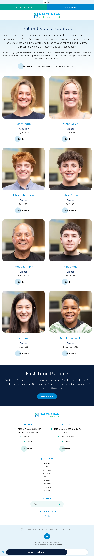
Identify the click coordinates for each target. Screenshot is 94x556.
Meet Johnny (23, 266)
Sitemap (70, 529)
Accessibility (43, 529)
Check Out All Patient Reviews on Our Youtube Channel (47, 66)
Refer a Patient (70, 7)
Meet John (70, 195)
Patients (47, 484)
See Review (23, 139)
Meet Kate (23, 124)
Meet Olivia (70, 124)
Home (47, 463)
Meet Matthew (23, 195)
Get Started (47, 396)
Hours (29, 441)
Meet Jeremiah (70, 338)
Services (47, 470)
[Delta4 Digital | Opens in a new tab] (29, 529)
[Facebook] (45, 516)
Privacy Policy (54, 529)
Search (63, 529)
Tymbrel (59, 545)
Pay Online (47, 487)
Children (47, 473)
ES (49, 2)
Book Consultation (23, 7)
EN (45, 2)
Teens (47, 477)
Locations (47, 491)
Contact (28, 449)
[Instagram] (49, 516)
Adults (47, 480)
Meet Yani (23, 338)
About (47, 466)
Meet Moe (70, 266)
